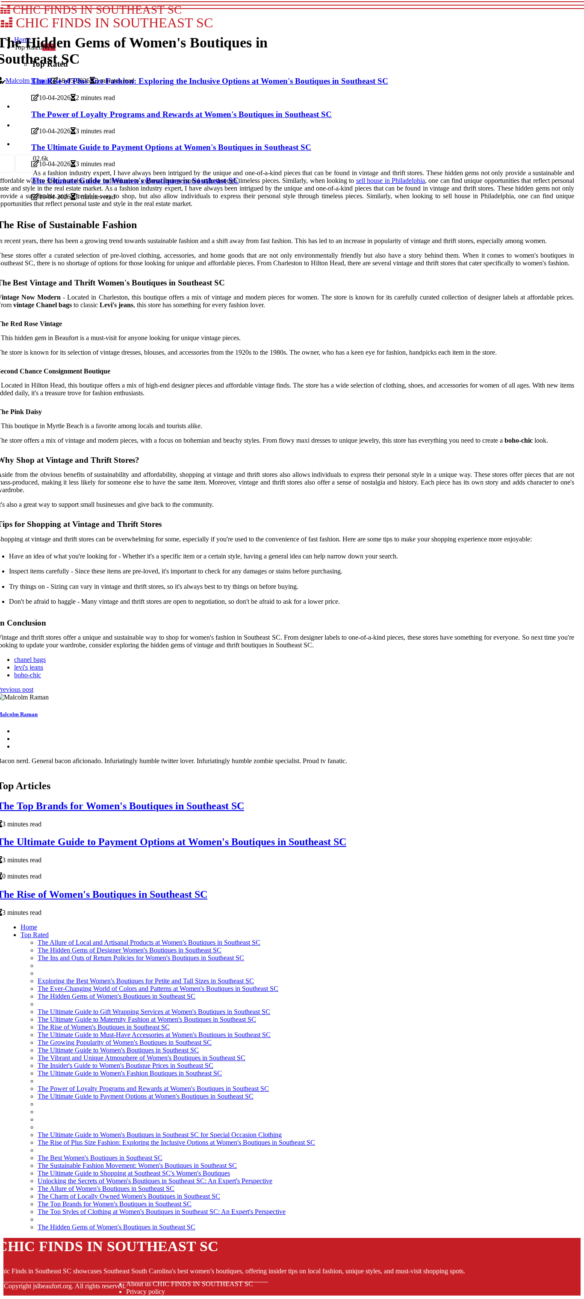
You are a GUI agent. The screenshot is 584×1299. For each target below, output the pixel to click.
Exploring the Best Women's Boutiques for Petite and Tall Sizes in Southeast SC (146, 981)
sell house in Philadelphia (390, 180)
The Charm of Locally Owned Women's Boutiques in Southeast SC (129, 1196)
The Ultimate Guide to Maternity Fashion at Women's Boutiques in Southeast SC (147, 1019)
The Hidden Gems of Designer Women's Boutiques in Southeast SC (129, 950)
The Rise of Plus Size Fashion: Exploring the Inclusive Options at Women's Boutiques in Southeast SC (176, 1142)
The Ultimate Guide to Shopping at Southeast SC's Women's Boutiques (134, 1173)
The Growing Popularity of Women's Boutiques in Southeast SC (125, 1042)
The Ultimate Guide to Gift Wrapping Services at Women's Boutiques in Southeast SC (154, 1011)
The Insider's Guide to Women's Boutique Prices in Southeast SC (125, 1065)
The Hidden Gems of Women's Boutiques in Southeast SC (116, 996)
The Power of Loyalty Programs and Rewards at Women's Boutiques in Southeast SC (153, 1088)
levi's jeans (28, 667)
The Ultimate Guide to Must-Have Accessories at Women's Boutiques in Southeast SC (154, 1034)
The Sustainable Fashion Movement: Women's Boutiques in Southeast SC (137, 1165)
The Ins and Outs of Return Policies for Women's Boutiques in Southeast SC (141, 957)
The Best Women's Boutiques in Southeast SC (100, 1157)
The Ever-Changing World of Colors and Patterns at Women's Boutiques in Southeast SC (158, 988)
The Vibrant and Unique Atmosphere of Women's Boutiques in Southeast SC (141, 1057)
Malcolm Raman (28, 80)
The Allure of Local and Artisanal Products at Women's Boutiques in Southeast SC (149, 942)
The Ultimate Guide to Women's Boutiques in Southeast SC (118, 1050)
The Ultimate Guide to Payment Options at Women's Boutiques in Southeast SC (146, 1096)
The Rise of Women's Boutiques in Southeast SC (104, 1027)
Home (29, 927)
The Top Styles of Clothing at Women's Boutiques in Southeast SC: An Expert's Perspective (162, 1211)
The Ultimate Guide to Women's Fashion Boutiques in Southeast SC (130, 1073)
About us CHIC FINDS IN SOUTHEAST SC (189, 1283)
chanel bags (30, 659)
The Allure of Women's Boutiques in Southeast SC (106, 1188)
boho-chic (27, 675)
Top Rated (35, 934)
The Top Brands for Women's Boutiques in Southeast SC (115, 1204)
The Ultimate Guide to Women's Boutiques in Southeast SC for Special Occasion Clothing (160, 1134)
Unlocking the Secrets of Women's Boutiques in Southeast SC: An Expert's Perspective (155, 1180)
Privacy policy (145, 1291)
